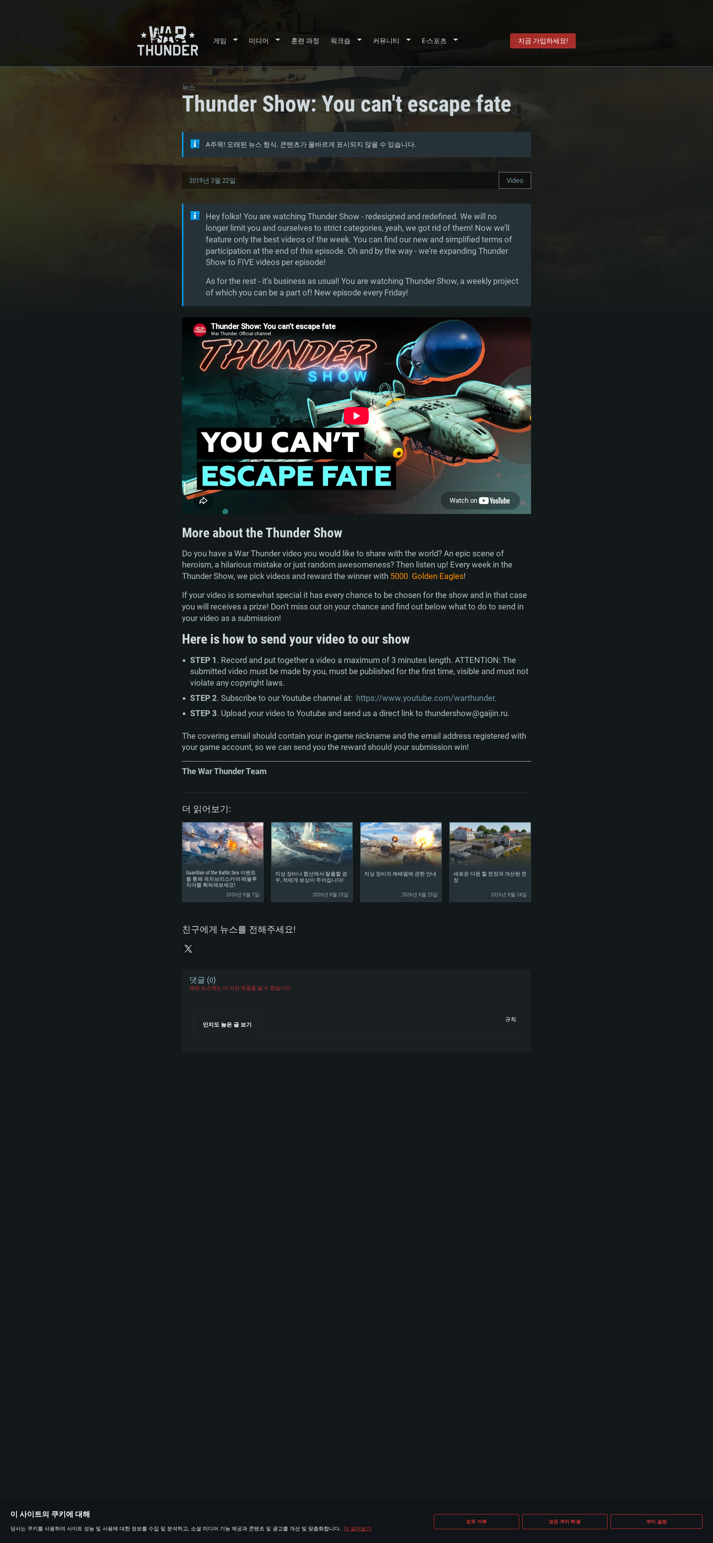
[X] (188, 948)
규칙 (510, 1019)
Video (515, 180)
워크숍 (341, 41)
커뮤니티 (386, 41)
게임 (220, 41)
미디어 (259, 41)
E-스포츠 (434, 41)
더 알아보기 (357, 1528)
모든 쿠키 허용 (565, 1521)
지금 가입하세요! (543, 41)
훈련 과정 (305, 41)
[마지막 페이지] (201, 1041)
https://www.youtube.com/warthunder (425, 698)
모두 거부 (476, 1521)
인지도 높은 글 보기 (227, 1024)
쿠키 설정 (656, 1521)
